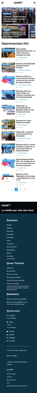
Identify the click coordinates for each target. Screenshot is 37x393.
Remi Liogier (22, 114)
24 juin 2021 (20, 60)
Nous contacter (11, 380)
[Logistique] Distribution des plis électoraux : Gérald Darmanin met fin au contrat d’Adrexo (14, 35)
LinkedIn (11, 334)
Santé (8, 240)
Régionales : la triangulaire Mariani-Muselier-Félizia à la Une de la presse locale (25, 109)
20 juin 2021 (20, 170)
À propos (9, 377)
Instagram (11, 338)
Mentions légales (12, 356)
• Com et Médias (11, 318)
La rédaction (22, 168)
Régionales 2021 (8, 106)
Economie (6, 30)
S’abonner (10, 268)
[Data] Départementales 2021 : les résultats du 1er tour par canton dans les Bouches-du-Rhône (25, 162)
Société (9, 225)
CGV (8, 383)
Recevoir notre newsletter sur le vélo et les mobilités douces (17, 303)
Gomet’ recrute (11, 374)
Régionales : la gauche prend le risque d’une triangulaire (24, 134)
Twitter (11, 322)
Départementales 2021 (9, 50)
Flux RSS (11, 341)
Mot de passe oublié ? (14, 277)
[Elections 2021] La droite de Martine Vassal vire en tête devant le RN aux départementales (25, 147)
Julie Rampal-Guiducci (24, 85)
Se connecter (11, 271)
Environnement (12, 247)
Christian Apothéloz (24, 70)
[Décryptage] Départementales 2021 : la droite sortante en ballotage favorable (25, 52)
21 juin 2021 (20, 72)
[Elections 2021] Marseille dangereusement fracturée (25, 65)
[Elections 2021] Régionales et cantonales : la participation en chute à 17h (25, 177)
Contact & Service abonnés (15, 280)
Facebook (11, 315)
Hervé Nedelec (22, 125)
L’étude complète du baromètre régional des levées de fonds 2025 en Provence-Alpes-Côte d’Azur (18, 287)
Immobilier (7, 13)
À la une (6, 121)
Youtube (11, 331)
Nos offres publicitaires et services (17, 386)
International (11, 250)
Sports (9, 253)
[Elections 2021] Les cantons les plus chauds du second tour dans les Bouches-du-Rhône (25, 79)
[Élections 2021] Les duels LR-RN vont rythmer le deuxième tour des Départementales (25, 94)
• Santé (9, 324)
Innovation (10, 237)
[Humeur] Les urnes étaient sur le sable (23, 121)
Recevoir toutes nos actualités (16, 299)
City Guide (10, 256)
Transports (10, 244)
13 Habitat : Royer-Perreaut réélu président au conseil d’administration (14, 18)
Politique (6, 64)
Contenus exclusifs (13, 283)
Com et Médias (11, 259)
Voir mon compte (12, 274)
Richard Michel (22, 57)
